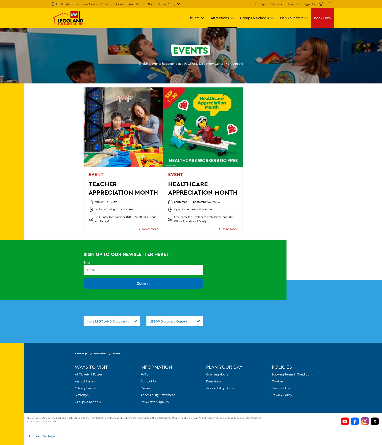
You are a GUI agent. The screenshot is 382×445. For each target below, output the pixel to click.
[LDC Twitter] (375, 421)
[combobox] (112, 321)
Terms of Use (281, 388)
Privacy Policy (282, 395)
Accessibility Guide (220, 388)
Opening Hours (217, 374)
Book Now (322, 18)
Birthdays (259, 4)
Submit (143, 283)
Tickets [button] (194, 18)
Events (116, 353)
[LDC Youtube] (345, 421)
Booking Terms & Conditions (292, 374)
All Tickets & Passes (88, 374)
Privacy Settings (43, 436)
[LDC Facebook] (355, 421)
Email (87, 262)
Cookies (278, 381)
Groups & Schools (88, 402)
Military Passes (85, 388)
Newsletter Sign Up (300, 4)
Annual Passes (85, 381)
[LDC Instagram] (365, 421)
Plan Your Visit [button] (291, 18)
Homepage (81, 353)
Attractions (100, 353)
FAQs (144, 374)
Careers (276, 4)
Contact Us (148, 381)
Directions (213, 381)
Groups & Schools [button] (254, 18)
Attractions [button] (220, 18)
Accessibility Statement (157, 395)
